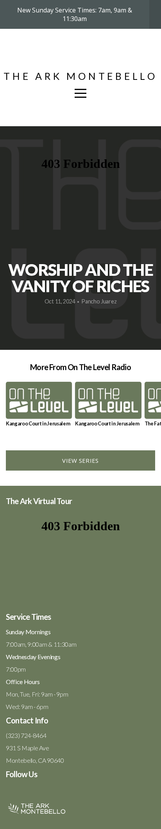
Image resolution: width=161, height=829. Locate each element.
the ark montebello (80, 76)
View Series (80, 460)
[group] (39, 407)
